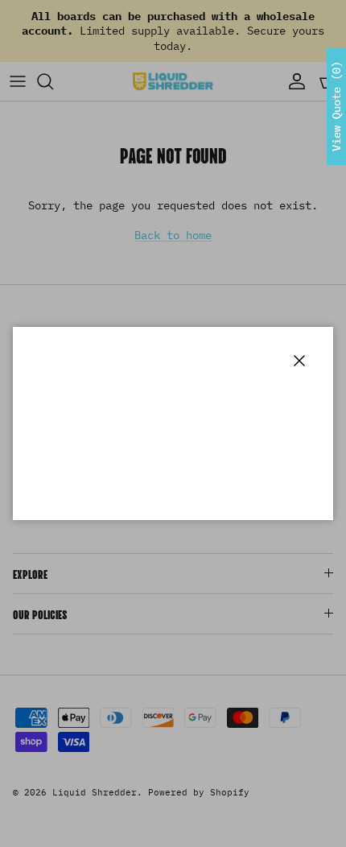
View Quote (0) (336, 106)
